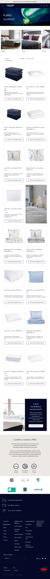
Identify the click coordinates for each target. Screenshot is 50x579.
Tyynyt (5, 534)
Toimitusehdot (28, 530)
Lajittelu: (22, 58)
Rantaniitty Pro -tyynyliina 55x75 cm (34, 169)
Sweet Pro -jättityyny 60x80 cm (35, 372)
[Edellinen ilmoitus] (2, 1)
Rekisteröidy (31, 220)
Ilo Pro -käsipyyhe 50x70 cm (13, 127)
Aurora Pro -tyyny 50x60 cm (13, 331)
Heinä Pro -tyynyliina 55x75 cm (35, 291)
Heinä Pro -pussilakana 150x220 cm (33, 331)
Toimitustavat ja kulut (29, 538)
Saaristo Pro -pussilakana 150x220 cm (34, 250)
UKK (26, 527)
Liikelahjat (16, 550)
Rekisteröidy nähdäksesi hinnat (15, 99)
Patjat (23, 51)
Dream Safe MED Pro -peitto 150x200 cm (35, 128)
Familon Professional (10, 574)
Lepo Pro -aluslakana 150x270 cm (13, 372)
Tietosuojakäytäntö (19, 574)
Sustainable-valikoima (17, 530)
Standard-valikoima (18, 534)
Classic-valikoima (18, 526)
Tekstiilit (5, 540)
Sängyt (3, 51)
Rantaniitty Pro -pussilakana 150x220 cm (13, 250)
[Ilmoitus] (47, 1)
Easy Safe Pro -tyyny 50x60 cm (35, 87)
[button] (2, 5)
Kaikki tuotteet (6, 524)
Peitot (4, 537)
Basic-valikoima (17, 537)
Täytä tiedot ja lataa (35, 426)
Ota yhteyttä (28, 524)
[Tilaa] (25, 558)
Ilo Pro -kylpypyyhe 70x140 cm (13, 87)
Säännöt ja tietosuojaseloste (29, 546)
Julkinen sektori (17, 547)
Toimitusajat (28, 534)
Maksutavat (28, 542)
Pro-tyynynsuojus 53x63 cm (13, 290)
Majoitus (16, 540)
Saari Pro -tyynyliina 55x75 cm (12, 169)
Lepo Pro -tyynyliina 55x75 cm (13, 209)
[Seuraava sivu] (32, 390)
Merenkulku (17, 544)
